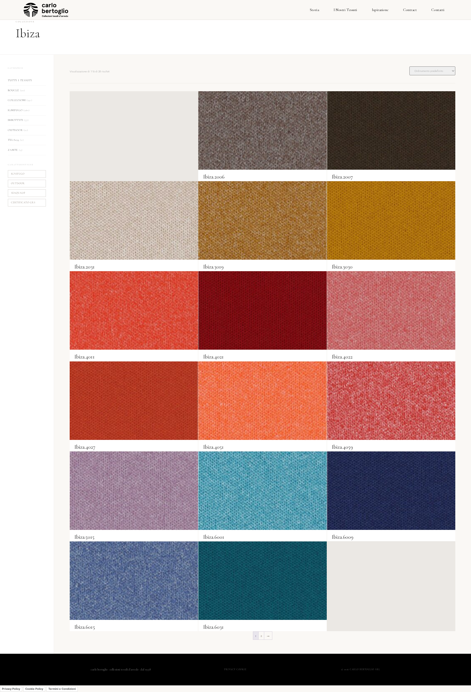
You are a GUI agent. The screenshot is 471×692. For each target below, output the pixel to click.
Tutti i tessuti (20, 80)
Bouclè (16, 90)
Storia (314, 9)
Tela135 (16, 139)
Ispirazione (380, 9)
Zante (15, 150)
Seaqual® (18, 193)
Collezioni (20, 100)
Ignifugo (19, 110)
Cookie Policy (34, 689)
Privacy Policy (11, 689)
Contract (410, 9)
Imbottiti (18, 120)
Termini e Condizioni (62, 689)
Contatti (437, 9)
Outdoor (18, 130)
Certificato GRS (23, 202)
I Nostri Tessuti (345, 9)
